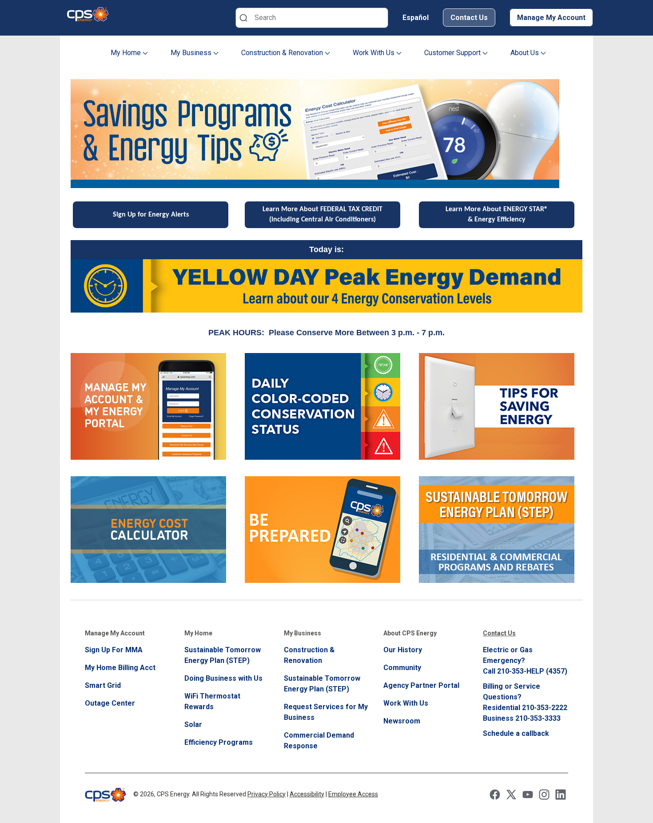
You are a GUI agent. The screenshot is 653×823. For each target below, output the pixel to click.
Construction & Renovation (283, 52)
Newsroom (401, 721)
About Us (525, 52)
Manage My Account (551, 17)
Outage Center (110, 703)
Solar (193, 724)
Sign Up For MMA (114, 650)
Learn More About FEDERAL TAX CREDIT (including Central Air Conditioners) (322, 214)
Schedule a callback (516, 733)
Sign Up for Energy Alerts (151, 214)
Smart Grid (103, 685)
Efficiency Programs (218, 742)
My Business (192, 52)
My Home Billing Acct (120, 667)
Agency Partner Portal (421, 685)
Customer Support (453, 52)
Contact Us (469, 17)
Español (415, 17)
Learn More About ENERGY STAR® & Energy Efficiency (497, 214)
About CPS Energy (410, 633)
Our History (402, 650)
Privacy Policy (266, 794)
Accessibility (307, 794)
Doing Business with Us (223, 678)
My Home (127, 52)
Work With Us (374, 52)
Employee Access (353, 794)
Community (402, 667)
